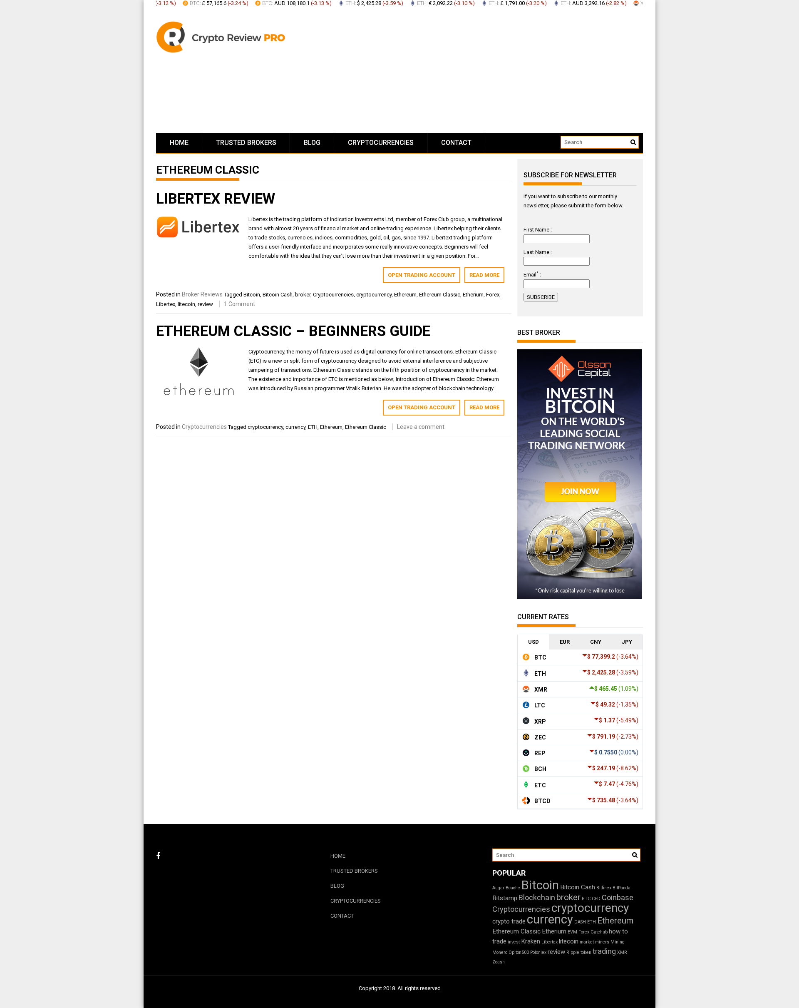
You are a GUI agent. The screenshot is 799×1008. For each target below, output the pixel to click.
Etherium (473, 294)
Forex (492, 294)
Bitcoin (251, 294)
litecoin (186, 304)
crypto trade (509, 921)
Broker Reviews (202, 294)
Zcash (498, 962)
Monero (499, 952)
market (587, 942)
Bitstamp (504, 898)
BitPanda (621, 888)
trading (604, 951)
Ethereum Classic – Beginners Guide (293, 331)
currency (295, 427)
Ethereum (405, 294)
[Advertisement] (478, 70)
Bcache (513, 888)
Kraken (530, 941)
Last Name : (538, 252)
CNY (595, 642)
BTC (586, 898)
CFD (596, 898)
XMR (622, 952)
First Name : (538, 229)
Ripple (572, 952)
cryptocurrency (374, 294)
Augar (498, 888)
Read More (484, 275)
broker (302, 294)
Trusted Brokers (246, 143)
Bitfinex (603, 888)
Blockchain (537, 897)
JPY (627, 642)
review (205, 304)
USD (533, 642)
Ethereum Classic (439, 294)
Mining (617, 942)
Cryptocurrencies (381, 143)
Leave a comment (420, 426)
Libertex (165, 304)
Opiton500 (519, 952)
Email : (532, 274)
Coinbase (617, 897)
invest (514, 942)
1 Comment (239, 304)
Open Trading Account (421, 275)
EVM (572, 932)
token (586, 952)
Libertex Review (215, 198)
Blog (312, 143)
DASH (580, 922)
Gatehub (599, 932)
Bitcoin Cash (278, 294)
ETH (313, 427)
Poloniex (538, 952)
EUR (565, 642)
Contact (456, 143)
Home (179, 143)
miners (602, 942)
